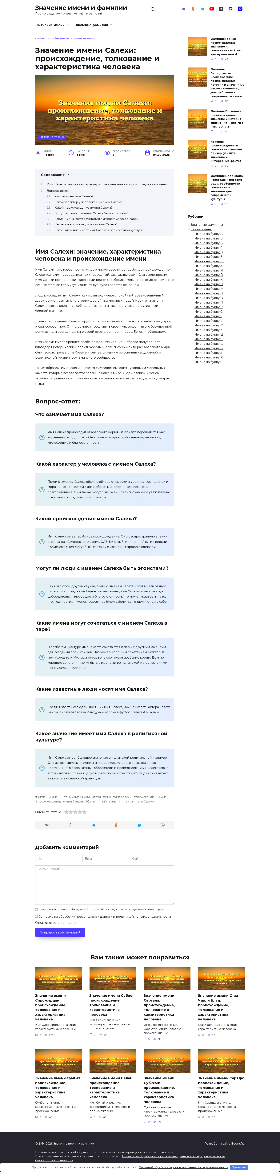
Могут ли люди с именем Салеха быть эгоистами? (92, 213)
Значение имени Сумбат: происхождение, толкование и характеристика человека (58, 1087)
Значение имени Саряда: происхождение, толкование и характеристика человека (221, 1087)
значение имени (49, 797)
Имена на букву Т (208, 316)
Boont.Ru (238, 1143)
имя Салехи (123, 797)
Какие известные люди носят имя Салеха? (86, 224)
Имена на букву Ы (208, 348)
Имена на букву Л (208, 284)
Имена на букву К (208, 279)
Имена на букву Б (208, 238)
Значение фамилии (91, 25)
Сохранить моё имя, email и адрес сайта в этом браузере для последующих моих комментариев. (102, 909)
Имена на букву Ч (208, 339)
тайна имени (111, 801)
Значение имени (50, 25)
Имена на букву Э (208, 353)
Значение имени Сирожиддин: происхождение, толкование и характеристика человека (50, 1007)
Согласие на (104, 916)
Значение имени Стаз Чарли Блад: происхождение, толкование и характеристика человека (218, 1007)
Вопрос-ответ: (58, 191)
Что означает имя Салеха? (74, 196)
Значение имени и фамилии (81, 7)
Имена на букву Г (208, 247)
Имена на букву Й (208, 275)
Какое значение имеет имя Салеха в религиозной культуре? (100, 230)
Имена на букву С (52, 137)
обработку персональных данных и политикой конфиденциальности (115, 916)
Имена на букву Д (208, 252)
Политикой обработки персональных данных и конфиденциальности (173, 1156)
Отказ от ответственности (55, 923)
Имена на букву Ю (209, 357)
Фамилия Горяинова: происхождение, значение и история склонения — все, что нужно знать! (226, 119)
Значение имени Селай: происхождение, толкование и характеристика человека (111, 1087)
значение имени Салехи (83, 797)
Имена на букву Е (208, 257)
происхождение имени (153, 797)
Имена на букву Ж (209, 261)
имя (107, 797)
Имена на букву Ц (208, 334)
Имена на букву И (208, 270)
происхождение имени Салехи (60, 801)
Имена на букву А (208, 234)
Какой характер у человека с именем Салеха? (89, 202)
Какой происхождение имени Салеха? (83, 207)
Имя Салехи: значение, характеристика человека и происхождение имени (107, 184)
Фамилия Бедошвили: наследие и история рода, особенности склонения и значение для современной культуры (227, 187)
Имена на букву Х (208, 330)
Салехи (92, 801)
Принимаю (239, 1167)
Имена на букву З (208, 266)
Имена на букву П (208, 302)
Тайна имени (201, 229)
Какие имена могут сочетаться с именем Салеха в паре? (96, 219)
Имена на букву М (208, 289)
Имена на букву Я (208, 362)
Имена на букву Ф (208, 325)
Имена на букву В (208, 243)
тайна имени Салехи (139, 801)
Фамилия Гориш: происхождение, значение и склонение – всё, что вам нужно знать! (226, 46)
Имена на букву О (208, 298)
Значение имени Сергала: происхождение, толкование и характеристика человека (159, 1007)
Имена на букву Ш (209, 343)
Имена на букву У (208, 321)
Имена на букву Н (208, 293)
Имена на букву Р (208, 307)
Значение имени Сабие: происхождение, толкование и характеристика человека (111, 1005)
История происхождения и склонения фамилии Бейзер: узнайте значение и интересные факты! (226, 151)
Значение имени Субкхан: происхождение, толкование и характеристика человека (159, 1090)
